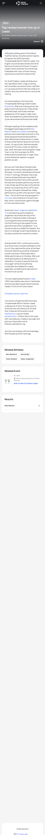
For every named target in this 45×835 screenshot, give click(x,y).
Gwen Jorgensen (21, 210)
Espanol (37, 41)
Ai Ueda (32, 278)
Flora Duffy (9, 106)
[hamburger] (3, 3)
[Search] (41, 3)
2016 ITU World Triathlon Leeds (26, 383)
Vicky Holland (21, 131)
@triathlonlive (10, 316)
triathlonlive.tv (11, 313)
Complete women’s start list (16, 293)
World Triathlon (22, 3)
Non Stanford (11, 354)
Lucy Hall (8, 198)
